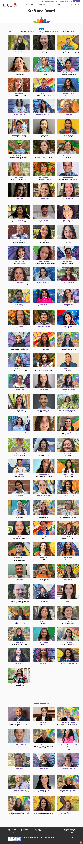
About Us (21, 5)
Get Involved (61, 5)
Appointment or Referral (49, 1)
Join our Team (70, 5)
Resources (53, 5)
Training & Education (44, 5)
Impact (27, 837)
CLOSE (81, 842)
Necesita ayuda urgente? (59, 1)
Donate (76, 1)
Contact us (77, 5)
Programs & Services (31, 5)
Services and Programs (34, 837)
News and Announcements (52, 837)
